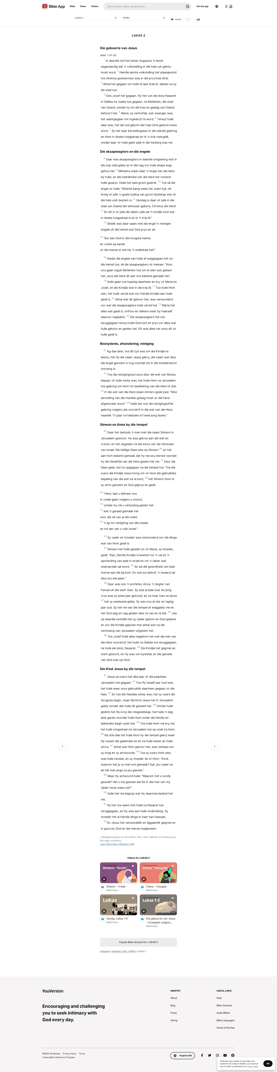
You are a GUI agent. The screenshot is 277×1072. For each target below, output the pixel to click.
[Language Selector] (217, 6)
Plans (83, 6)
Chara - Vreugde (159, 886)
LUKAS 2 (79, 18)
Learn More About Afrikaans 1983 (117, 844)
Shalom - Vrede (119, 886)
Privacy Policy (69, 1053)
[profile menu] (228, 6)
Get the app (202, 6)
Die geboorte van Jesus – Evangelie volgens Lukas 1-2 (160, 920)
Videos (94, 6)
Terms (82, 1053)
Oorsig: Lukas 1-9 (120, 918)
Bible (72, 6)
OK (267, 1063)
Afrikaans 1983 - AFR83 (123, 951)
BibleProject (112, 890)
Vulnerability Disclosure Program (58, 1057)
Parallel (178, 19)
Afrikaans (105, 951)
